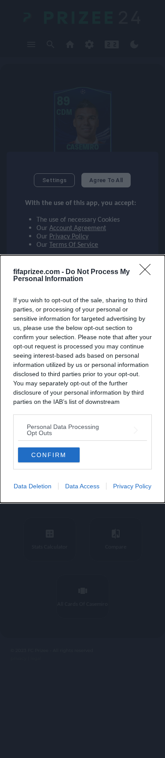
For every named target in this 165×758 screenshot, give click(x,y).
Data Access (82, 486)
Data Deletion (32, 486)
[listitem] (82, 430)
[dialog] (82, 379)
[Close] (147, 272)
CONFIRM (48, 454)
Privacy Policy (132, 486)
